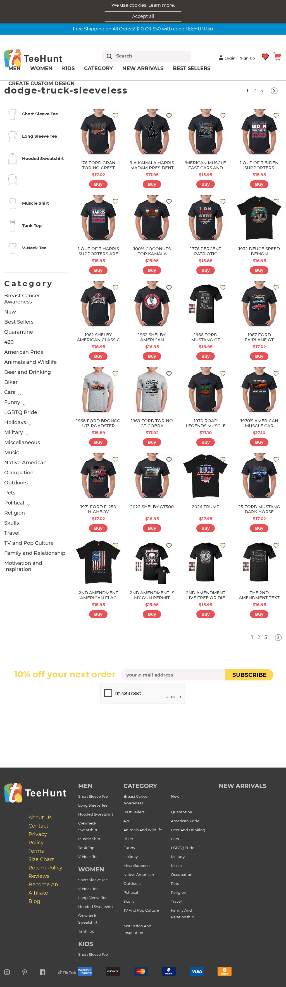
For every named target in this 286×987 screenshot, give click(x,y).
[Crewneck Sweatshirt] (35, 180)
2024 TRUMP (206, 506)
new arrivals (242, 785)
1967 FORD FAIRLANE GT (259, 337)
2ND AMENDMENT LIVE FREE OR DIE (205, 595)
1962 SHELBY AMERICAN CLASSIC (98, 337)
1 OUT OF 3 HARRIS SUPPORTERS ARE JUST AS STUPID (98, 253)
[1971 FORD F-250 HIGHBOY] (98, 475)
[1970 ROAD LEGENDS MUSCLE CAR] (205, 389)
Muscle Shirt (89, 839)
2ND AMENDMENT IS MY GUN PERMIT (152, 595)
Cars (9, 392)
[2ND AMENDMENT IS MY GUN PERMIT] (152, 561)
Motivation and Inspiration (23, 566)
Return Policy (45, 868)
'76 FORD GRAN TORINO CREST (98, 165)
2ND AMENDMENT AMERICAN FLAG (98, 595)
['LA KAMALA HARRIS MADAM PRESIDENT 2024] (152, 131)
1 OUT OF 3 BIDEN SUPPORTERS (259, 165)
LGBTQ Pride (20, 412)
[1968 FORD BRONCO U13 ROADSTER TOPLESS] (98, 389)
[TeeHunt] (41, 58)
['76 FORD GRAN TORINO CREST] (98, 131)
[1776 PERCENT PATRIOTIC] (205, 217)
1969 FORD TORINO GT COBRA (152, 423)
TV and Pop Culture (29, 543)
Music (11, 453)
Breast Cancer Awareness (22, 299)
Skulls (11, 523)
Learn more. (161, 5)
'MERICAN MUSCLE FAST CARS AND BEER (205, 167)
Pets (9, 493)
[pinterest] (24, 971)
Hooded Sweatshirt (95, 814)
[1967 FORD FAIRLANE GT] (259, 303)
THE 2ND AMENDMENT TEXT (259, 595)
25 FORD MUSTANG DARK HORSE (259, 509)
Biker (11, 382)
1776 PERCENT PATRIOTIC (205, 251)
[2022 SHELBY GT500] (152, 475)
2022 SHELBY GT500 (152, 506)
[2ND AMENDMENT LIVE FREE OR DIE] (205, 561)
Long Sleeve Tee (93, 805)
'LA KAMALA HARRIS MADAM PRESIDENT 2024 (152, 167)
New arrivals (142, 68)
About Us (40, 817)
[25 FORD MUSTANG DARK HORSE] (259, 475)
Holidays (15, 422)
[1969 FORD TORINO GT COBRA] (152, 389)
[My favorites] (265, 56)
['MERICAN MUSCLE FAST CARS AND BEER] (205, 131)
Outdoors (16, 483)
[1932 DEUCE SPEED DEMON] (259, 217)
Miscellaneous (22, 442)
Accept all (143, 16)
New (10, 312)
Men (14, 68)
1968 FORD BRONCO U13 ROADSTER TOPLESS (98, 425)
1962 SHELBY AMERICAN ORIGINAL (152, 339)
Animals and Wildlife (30, 362)
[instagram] (7, 971)
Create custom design (41, 83)
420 (9, 342)
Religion (14, 513)
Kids (68, 68)
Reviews (38, 876)
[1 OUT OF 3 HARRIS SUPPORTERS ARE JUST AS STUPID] (98, 217)
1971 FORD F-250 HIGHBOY (98, 509)
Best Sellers (191, 68)
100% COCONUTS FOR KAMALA (152, 251)
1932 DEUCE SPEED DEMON (259, 251)
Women (41, 68)
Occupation (19, 473)
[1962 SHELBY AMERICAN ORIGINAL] (152, 303)
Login (230, 58)
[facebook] (43, 971)
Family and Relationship (34, 553)
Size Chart (41, 859)
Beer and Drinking (27, 372)
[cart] (277, 56)
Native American (25, 463)
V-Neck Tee (88, 856)
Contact (38, 826)
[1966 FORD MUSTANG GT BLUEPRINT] (205, 303)
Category (98, 68)
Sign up (247, 58)
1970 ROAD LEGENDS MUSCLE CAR (206, 425)
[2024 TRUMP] (205, 475)
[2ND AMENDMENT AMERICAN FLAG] (98, 561)
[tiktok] (67, 971)
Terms (36, 851)
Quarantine (18, 332)
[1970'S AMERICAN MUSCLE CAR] (259, 389)
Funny (12, 402)
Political (14, 503)
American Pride (24, 352)
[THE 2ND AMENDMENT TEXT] (259, 561)
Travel (12, 533)
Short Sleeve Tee (93, 796)
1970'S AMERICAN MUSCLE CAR (259, 423)
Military (13, 432)
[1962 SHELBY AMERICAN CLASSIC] (98, 303)
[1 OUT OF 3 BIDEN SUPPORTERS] (259, 131)
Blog (34, 901)
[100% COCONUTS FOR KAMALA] (152, 217)
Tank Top (86, 847)
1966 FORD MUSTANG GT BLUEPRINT (205, 339)
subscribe (249, 674)
